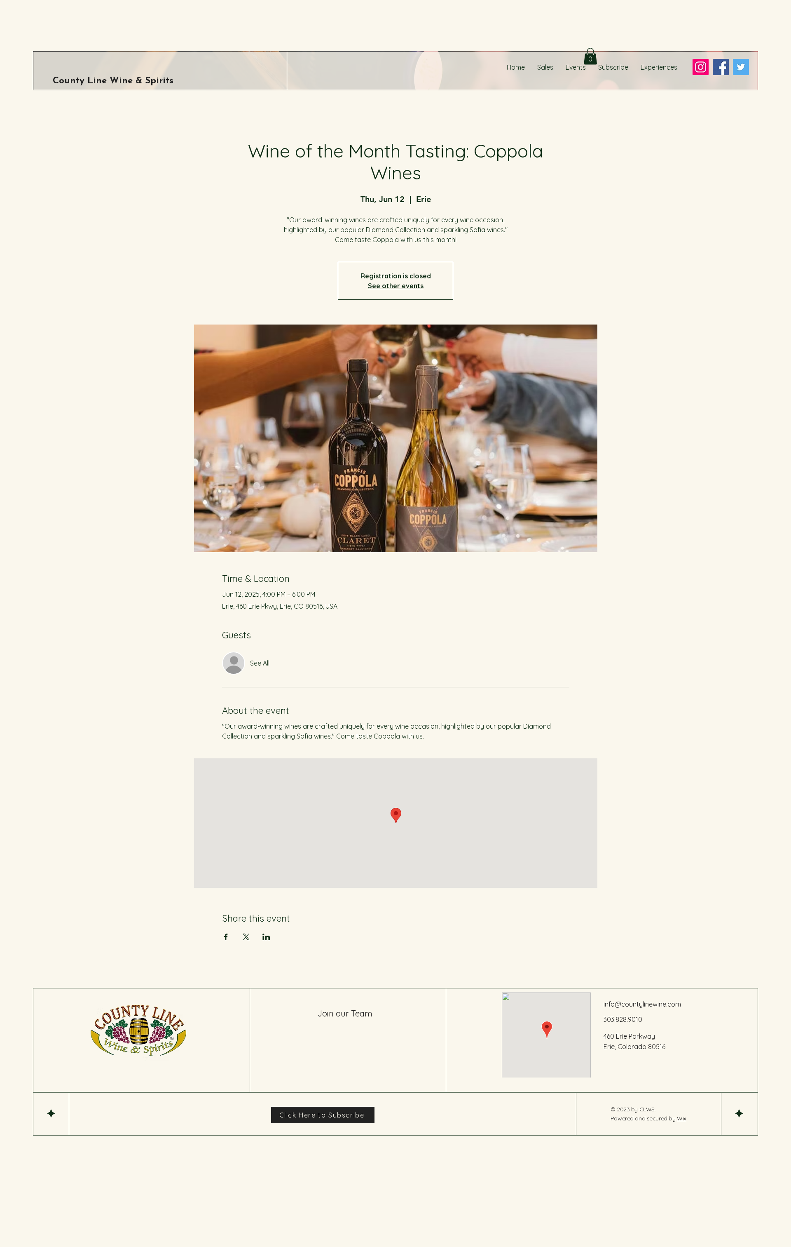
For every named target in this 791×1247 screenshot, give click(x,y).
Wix (681, 1118)
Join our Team (345, 1013)
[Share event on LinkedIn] (266, 937)
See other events (396, 286)
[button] (590, 56)
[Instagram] (701, 67)
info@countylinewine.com (642, 1004)
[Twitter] (741, 67)
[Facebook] (721, 67)
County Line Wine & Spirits (113, 81)
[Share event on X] (246, 937)
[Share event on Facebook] (226, 937)
